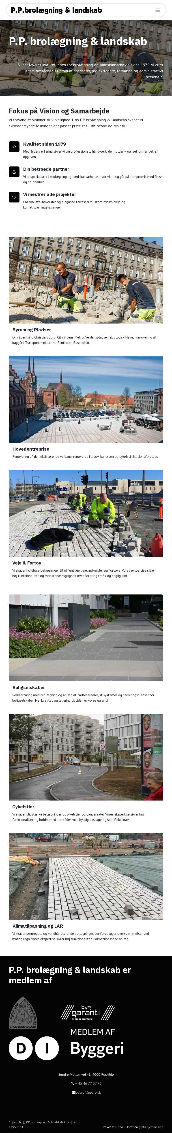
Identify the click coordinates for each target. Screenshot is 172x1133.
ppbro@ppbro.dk (88, 1092)
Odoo (119, 1127)
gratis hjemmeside (151, 1127)
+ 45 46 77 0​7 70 (88, 1083)
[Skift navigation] (157, 10)
